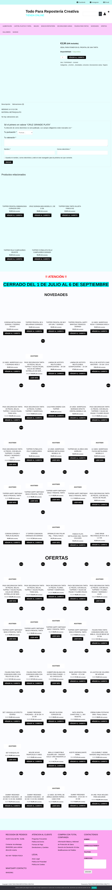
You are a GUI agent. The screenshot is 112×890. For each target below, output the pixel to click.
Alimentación (7, 26)
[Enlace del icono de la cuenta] (104, 14)
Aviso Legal (36, 859)
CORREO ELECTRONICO (92, 845)
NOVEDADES (56, 295)
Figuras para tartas (81, 26)
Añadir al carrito (76, 57)
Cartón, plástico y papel (22, 26)
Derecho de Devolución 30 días (68, 847)
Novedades (95, 26)
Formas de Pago (37, 844)
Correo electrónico (64, 149)
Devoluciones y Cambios (40, 847)
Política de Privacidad (39, 862)
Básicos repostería (48, 26)
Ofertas (104, 26)
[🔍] (100, 14)
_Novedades (78, 65)
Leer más (34, 378)
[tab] (6, 104)
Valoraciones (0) (18, 104)
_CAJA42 (71, 65)
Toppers (105, 65)
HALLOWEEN (6, 32)
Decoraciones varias (64, 26)
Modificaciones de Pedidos (67, 850)
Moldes (36, 26)
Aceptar (94, 887)
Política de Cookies (38, 864)
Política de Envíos (38, 842)
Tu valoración (10, 137)
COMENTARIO (88, 858)
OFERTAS (56, 558)
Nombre (7, 149)
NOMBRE (87, 839)
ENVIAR (88, 872)
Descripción (6, 104)
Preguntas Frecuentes (39, 839)
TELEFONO (87, 852)
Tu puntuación (10, 132)
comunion (86, 65)
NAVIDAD (15, 32)
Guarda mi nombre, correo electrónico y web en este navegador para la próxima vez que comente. (39, 158)
